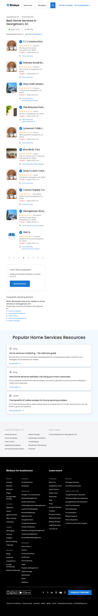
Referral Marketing (28, 513)
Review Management (29, 498)
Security (37, 603)
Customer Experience (29, 534)
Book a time (53, 493)
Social (8, 511)
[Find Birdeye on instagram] (56, 592)
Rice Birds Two (31, 149)
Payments (10, 522)
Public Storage (27, 571)
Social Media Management (31, 538)
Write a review (66, 5)
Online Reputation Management (34, 505)
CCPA (54, 603)
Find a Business (71, 509)
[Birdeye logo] (13, 5)
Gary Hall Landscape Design (34, 84)
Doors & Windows (28, 122)
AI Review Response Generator (76, 498)
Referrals (9, 489)
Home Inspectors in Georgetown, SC (63, 434)
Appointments (11, 515)
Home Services (27, 56)
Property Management (30, 568)
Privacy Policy (27, 603)
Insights (9, 538)
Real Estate (26, 575)
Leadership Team (55, 486)
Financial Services (28, 554)
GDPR (43, 603)
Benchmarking (11, 541)
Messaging (10, 531)
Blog (50, 500)
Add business (20, 283)
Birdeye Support (71, 516)
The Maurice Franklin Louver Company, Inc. (34, 107)
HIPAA (48, 603)
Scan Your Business (72, 505)
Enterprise (25, 486)
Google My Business (29, 523)
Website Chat (27, 516)
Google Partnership (10, 566)
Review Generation (28, 502)
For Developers (70, 513)
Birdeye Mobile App (13, 570)
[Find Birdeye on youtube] (61, 592)
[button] (9, 257)
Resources (53, 497)
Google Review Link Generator (76, 502)
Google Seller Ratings (11, 498)
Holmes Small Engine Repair (34, 62)
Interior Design (38, 164)
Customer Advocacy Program (76, 523)
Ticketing (9, 545)
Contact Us (53, 529)
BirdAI (8, 554)
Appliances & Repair (13, 445)
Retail (24, 579)
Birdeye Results (54, 522)
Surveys (9, 534)
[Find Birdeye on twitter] (48, 592)
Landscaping (38, 226)
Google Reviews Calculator (75, 495)
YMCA (26, 232)
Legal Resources (55, 525)
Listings (9, 482)
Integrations (11, 561)
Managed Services (72, 482)
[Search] (52, 5)
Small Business (27, 482)
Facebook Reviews (28, 527)
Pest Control (13, 316)
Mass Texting (11, 518)
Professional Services (73, 486)
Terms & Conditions (13, 603)
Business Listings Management (33, 530)
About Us (52, 482)
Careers (52, 511)
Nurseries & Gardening (17, 318)
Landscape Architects (30, 100)
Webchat (9, 508)
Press (51, 504)
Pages (8, 493)
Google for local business (31, 495)
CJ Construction (33, 41)
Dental (24, 550)
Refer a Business (71, 520)
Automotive (26, 546)
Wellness (25, 582)
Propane (31, 449)
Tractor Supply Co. (34, 189)
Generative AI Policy (65, 603)
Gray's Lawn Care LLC (34, 170)
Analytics (9, 557)
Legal (23, 564)
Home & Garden (14, 311)
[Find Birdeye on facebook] (43, 592)
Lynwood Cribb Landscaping (34, 128)
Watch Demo (54, 489)
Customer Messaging (30, 509)
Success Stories (55, 514)
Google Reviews (27, 520)
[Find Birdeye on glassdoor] (65, 592)
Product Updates (55, 507)
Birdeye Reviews (55, 518)
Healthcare (26, 557)
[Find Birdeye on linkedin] (52, 592)
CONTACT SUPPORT (80, 592)
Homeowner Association (31, 249)
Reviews (9, 486)
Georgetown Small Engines (34, 211)
